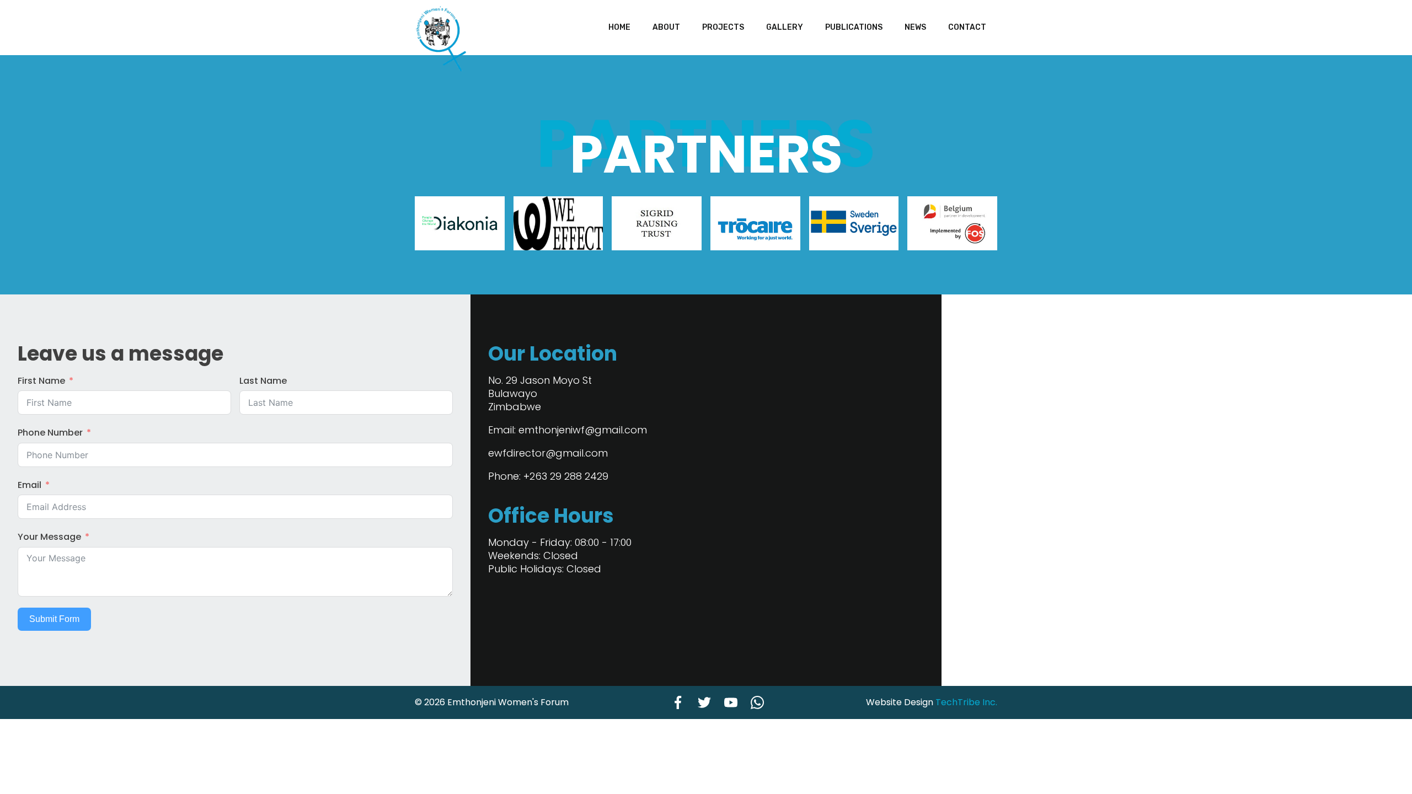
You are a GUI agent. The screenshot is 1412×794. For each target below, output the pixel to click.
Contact (967, 27)
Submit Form (54, 619)
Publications (853, 27)
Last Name (263, 380)
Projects (723, 27)
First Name (41, 380)
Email (29, 485)
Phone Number (50, 432)
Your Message (49, 536)
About (666, 27)
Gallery (784, 27)
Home (619, 27)
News (915, 27)
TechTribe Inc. (966, 702)
